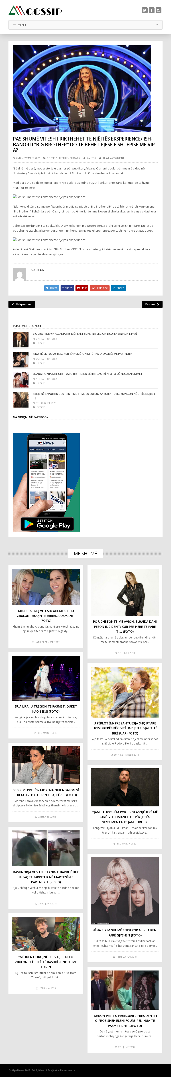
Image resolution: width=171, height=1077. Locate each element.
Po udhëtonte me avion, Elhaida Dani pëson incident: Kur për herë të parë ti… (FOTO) (125, 626)
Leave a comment (113, 158)
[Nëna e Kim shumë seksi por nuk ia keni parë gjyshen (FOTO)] (125, 890)
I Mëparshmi (23, 304)
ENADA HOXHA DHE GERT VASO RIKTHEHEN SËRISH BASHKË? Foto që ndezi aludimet (87, 374)
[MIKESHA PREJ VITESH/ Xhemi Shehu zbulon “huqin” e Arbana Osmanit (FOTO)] (46, 587)
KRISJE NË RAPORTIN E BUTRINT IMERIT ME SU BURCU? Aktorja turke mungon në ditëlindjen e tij (94, 396)
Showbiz (75, 158)
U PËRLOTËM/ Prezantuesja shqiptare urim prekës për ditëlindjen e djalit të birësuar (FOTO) (125, 728)
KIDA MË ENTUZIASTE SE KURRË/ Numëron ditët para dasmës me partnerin (82, 354)
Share (68, 288)
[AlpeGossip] (35, 10)
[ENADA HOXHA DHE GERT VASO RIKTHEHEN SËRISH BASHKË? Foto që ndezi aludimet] (20, 380)
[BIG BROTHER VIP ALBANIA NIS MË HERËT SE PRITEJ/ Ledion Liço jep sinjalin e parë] (20, 339)
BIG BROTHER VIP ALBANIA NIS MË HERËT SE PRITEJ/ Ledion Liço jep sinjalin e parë (85, 334)
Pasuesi (150, 304)
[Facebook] (152, 10)
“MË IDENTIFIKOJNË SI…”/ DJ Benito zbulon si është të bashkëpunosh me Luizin (46, 962)
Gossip (51, 158)
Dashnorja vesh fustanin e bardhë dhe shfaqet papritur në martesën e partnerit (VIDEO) (46, 877)
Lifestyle (62, 158)
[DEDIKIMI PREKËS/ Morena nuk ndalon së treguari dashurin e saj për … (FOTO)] (46, 765)
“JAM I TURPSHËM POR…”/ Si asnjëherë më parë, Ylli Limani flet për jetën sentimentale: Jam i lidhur (125, 817)
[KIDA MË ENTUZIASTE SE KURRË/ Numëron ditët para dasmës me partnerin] (20, 359)
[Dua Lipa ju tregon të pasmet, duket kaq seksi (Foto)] (46, 678)
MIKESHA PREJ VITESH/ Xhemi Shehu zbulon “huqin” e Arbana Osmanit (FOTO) (46, 616)
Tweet (53, 288)
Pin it (84, 288)
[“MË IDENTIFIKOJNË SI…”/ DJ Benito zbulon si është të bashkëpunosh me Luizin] (46, 934)
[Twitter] (145, 10)
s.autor (91, 158)
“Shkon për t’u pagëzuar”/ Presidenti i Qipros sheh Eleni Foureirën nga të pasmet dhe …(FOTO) (125, 1021)
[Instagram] (158, 10)
